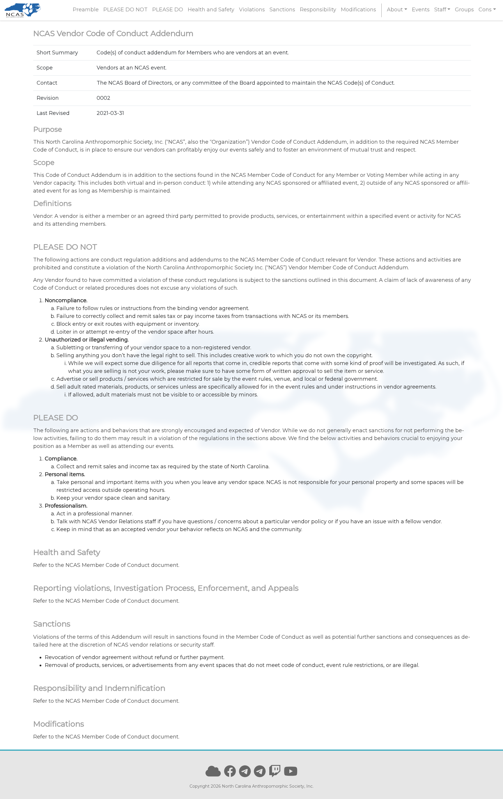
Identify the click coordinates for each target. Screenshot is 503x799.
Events (421, 9)
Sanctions (282, 9)
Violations (252, 9)
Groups (464, 9)
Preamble (86, 9)
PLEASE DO (167, 9)
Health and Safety (211, 9)
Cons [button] (485, 9)
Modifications (358, 9)
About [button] (395, 9)
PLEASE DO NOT (125, 9)
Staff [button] (440, 9)
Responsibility (318, 9)
